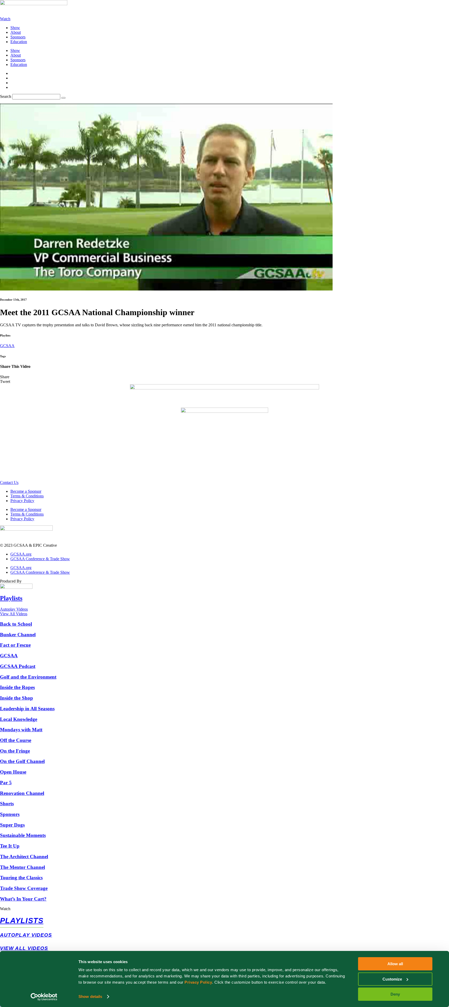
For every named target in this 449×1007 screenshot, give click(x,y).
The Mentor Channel (22, 867)
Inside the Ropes (17, 687)
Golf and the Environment (28, 677)
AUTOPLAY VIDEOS (26, 935)
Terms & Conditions (27, 496)
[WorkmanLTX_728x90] (224, 388)
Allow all (395, 964)
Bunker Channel (18, 634)
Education (18, 41)
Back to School (16, 624)
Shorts (7, 803)
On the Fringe (15, 751)
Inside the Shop (16, 698)
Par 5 (6, 782)
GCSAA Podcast (17, 666)
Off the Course (15, 740)
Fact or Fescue (15, 645)
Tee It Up (9, 846)
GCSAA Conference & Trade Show (40, 559)
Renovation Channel (22, 793)
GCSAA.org (20, 554)
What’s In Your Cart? (23, 899)
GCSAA (7, 345)
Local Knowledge (18, 719)
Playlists (11, 598)
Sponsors (17, 37)
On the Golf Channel (22, 761)
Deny (395, 994)
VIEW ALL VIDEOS (24, 948)
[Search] (63, 98)
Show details (90, 996)
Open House (13, 772)
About (15, 32)
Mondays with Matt (21, 729)
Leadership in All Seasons (27, 708)
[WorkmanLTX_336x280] (224, 411)
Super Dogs (12, 825)
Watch (5, 909)
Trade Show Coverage (24, 888)
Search (5, 96)
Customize (392, 979)
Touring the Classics (21, 877)
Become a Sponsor (25, 491)
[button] (224, 377)
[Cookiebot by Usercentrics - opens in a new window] (44, 997)
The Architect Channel (24, 856)
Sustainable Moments (23, 835)
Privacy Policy (198, 982)
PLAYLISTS (21, 920)
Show (15, 27)
